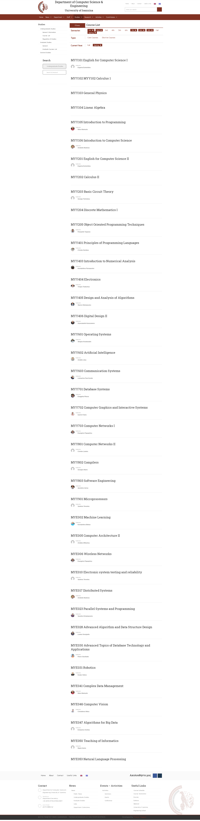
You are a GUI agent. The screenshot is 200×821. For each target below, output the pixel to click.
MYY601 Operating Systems (91, 334)
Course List (46, 35)
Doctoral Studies (45, 52)
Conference (108, 800)
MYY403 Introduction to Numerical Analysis (103, 261)
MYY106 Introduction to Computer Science (101, 140)
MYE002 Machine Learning (91, 517)
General (45, 46)
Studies (77, 17)
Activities (99, 17)
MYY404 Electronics (86, 279)
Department (58, 17)
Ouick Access (110, 17)
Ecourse (136, 797)
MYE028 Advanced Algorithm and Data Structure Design (111, 627)
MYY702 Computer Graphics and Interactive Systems (109, 407)
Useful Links (147, 3)
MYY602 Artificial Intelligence (93, 353)
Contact (139, 3)
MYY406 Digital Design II (89, 316)
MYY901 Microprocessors (89, 499)
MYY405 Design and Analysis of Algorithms (102, 298)
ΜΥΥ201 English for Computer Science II (100, 159)
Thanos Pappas (139, 817)
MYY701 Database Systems (90, 389)
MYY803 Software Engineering (93, 481)
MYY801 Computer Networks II (93, 444)
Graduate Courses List (50, 49)
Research (87, 17)
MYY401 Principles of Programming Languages (105, 243)
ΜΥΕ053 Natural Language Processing (98, 759)
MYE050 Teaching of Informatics (95, 741)
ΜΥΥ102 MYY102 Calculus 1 (91, 78)
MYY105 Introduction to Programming (98, 122)
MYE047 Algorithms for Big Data (94, 722)
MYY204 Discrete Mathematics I (94, 210)
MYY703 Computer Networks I (93, 426)
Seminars (108, 794)
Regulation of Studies (49, 39)
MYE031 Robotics (83, 668)
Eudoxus (136, 800)
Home (127, 3)
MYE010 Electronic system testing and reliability (106, 572)
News (47, 17)
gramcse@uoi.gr (48, 807)
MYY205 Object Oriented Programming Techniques (107, 224)
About (133, 3)
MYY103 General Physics (89, 93)
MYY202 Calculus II (85, 177)
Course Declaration (140, 794)
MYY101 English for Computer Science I (99, 60)
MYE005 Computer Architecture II (95, 535)
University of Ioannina (141, 807)
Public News (78, 794)
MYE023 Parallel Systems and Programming (103, 609)
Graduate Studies (45, 42)
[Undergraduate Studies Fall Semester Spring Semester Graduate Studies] (54, 66)
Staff (68, 17)
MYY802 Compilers (85, 462)
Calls (75, 804)
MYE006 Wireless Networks (91, 554)
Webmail (136, 804)
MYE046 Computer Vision (89, 704)
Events (107, 797)
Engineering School (140, 810)
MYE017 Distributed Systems (91, 590)
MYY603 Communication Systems (95, 371)
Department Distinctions (82, 807)
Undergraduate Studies (47, 29)
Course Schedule (139, 790)
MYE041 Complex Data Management (97, 686)
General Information (49, 32)
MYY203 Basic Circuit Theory (92, 192)
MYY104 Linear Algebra (88, 107)
